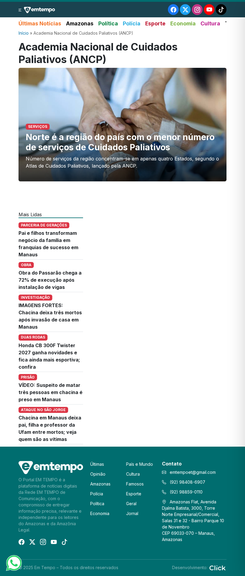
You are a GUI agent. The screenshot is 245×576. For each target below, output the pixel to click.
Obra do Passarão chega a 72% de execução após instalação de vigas (50, 280)
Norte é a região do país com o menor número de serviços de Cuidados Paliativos (120, 142)
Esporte (155, 23)
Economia (183, 23)
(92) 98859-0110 (186, 491)
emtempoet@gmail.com (193, 472)
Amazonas (80, 23)
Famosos (135, 483)
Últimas (97, 464)
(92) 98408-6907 (187, 482)
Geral (131, 503)
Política (108, 23)
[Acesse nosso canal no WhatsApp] (13, 562)
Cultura (210, 23)
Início (24, 33)
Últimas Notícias (40, 23)
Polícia (131, 23)
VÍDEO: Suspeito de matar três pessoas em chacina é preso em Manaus (50, 392)
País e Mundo (139, 464)
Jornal (132, 513)
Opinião (97, 474)
